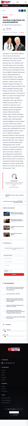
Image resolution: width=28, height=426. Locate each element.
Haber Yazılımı (14, 412)
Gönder (14, 274)
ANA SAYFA (5, 14)
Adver (3, 370)
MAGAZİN (11, 14)
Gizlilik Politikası (6, 398)
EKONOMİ (4, 377)
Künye (3, 386)
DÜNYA (3, 372)
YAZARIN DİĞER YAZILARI (14, 187)
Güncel (4, 379)
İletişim (3, 388)
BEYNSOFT (15, 414)
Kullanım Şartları (6, 400)
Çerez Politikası (6, 402)
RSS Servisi (4, 391)
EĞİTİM (3, 375)
